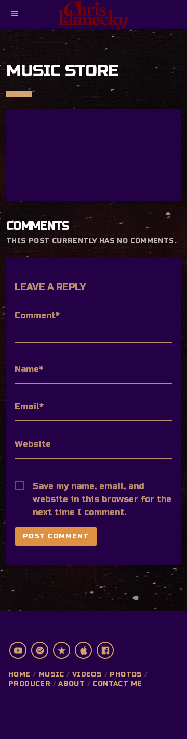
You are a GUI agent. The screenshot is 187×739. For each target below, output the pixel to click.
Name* (29, 369)
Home (19, 674)
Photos (126, 674)
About (71, 684)
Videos (87, 674)
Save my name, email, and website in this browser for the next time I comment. (102, 487)
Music (51, 674)
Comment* (37, 315)
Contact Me (117, 684)
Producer (29, 684)
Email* (29, 406)
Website (33, 444)
